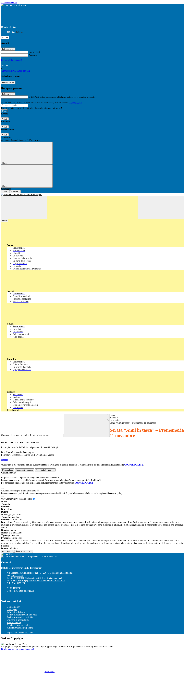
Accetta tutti (45, 470)
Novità (113, 417)
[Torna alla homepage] (92, 194)
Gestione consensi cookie (18, 625)
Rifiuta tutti (24, 470)
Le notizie (114, 420)
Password (32, 55)
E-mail (31, 97)
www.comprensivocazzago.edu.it (16, 499)
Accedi (5, 37)
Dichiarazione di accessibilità (20, 617)
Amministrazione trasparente (20, 627)
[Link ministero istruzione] (14, 5)
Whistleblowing (14, 622)
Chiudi (5, 119)
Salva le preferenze (23, 551)
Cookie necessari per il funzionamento (19, 490)
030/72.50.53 (17, 575)
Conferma (15, 192)
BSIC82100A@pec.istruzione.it (38, 580)
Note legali (12, 609)
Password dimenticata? (11, 60)
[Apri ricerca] (161, 207)
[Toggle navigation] (24, 207)
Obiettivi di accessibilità (18, 620)
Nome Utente (34, 52)
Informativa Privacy (16, 612)
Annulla (5, 192)
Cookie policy (13, 607)
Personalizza (7, 470)
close (4, 220)
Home (112, 415)
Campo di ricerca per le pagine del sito (18, 435)
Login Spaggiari (75, 102)
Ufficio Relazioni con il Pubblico (22, 614)
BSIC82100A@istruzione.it (37, 578)
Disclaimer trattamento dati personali (17, 649)
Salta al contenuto (9, 2)
